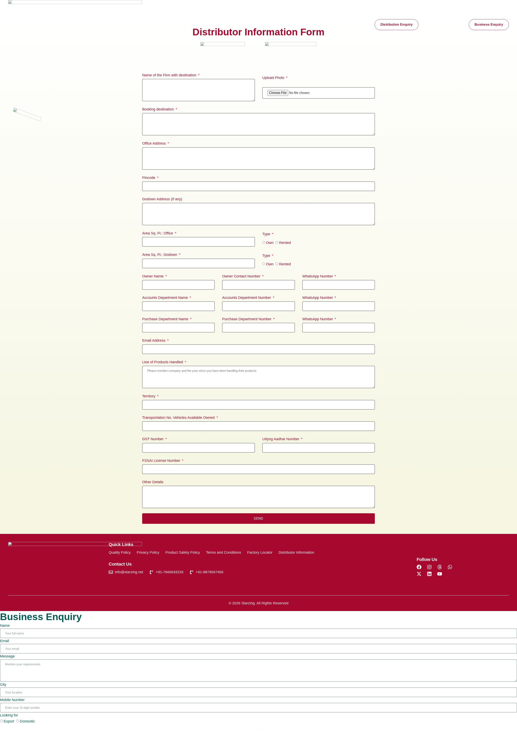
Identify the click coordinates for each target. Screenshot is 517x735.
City (3, 684)
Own (269, 243)
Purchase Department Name (165, 319)
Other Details (152, 482)
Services (218, 24)
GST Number (153, 439)
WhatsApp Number (318, 276)
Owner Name (153, 276)
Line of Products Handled (163, 362)
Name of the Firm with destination (169, 75)
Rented (285, 243)
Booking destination (158, 109)
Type (266, 234)
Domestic (27, 721)
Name (5, 626)
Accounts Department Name (165, 298)
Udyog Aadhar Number (281, 439)
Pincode (149, 178)
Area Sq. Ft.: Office (158, 233)
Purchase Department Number (247, 319)
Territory (149, 396)
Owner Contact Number (241, 276)
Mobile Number (12, 700)
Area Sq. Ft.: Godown (160, 255)
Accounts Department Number (247, 298)
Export (9, 721)
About (182, 24)
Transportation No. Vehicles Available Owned (179, 418)
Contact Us (239, 24)
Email (4, 641)
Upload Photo (273, 78)
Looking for (9, 715)
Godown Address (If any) (162, 199)
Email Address (154, 340)
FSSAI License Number (161, 461)
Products (198, 24)
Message (7, 656)
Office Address (154, 143)
